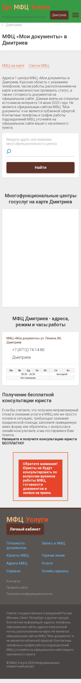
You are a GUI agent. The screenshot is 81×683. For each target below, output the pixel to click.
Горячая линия (53, 555)
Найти (40, 167)
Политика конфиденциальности (29, 594)
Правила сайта (17, 587)
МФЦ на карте (13, 66)
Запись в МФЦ (53, 543)
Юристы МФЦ (17, 555)
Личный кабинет (25, 529)
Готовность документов (16, 545)
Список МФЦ (39, 66)
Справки (13, 571)
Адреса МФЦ (16, 563)
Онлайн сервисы (55, 571)
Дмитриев (59, 15)
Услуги (47, 563)
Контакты (13, 581)
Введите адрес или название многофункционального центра (31, 141)
